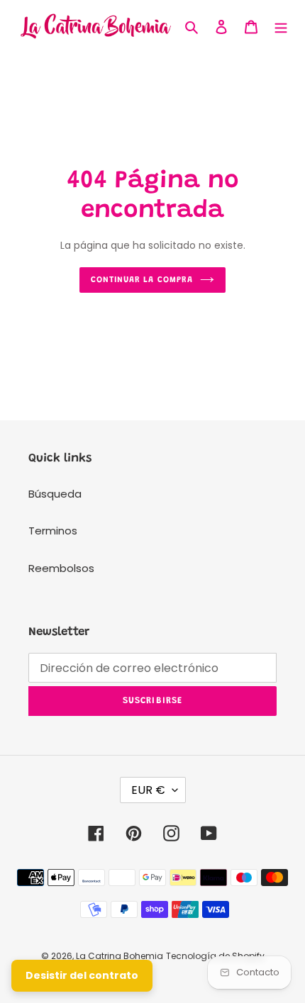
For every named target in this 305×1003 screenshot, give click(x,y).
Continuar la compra (142, 280)
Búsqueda (55, 493)
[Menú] (281, 26)
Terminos (52, 530)
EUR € (148, 790)
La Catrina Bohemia (119, 956)
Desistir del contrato (82, 975)
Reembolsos (61, 568)
